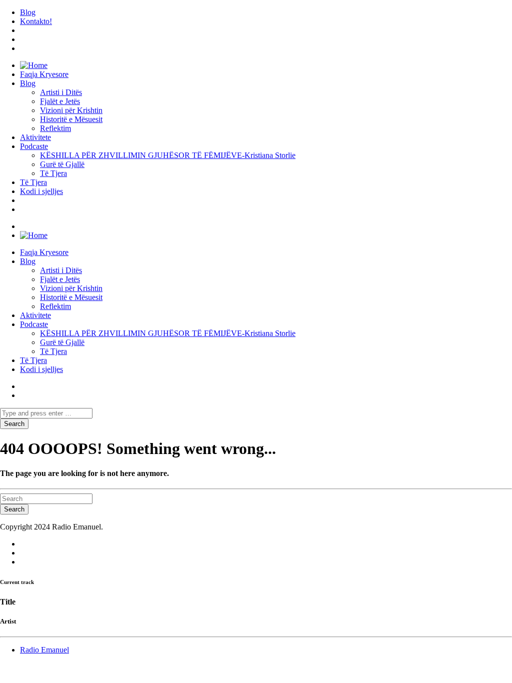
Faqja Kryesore (44, 74)
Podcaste (34, 146)
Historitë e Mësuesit (71, 119)
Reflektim (55, 128)
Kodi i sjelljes (41, 191)
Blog (28, 12)
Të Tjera (53, 173)
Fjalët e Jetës (60, 101)
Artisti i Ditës (61, 92)
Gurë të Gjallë (62, 164)
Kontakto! (36, 21)
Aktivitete (35, 137)
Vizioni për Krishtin (71, 110)
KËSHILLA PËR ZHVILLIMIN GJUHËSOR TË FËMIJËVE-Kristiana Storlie (168, 155)
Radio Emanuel (44, 650)
